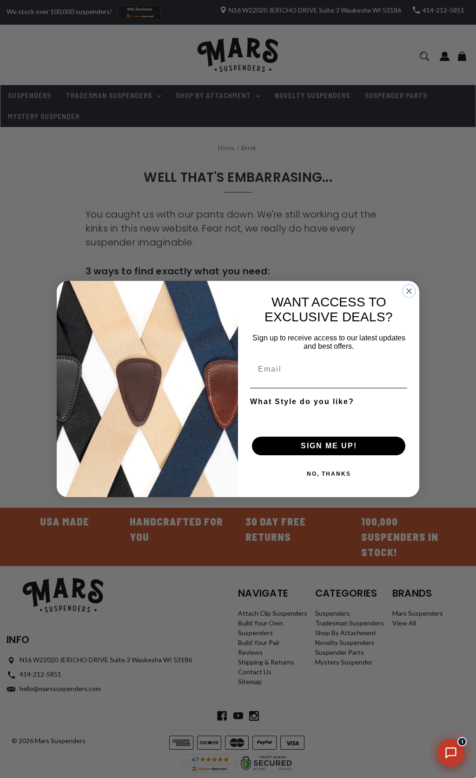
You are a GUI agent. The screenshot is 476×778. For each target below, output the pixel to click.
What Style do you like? (302, 402)
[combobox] (326, 418)
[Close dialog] (409, 291)
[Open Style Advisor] (451, 753)
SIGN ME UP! (329, 446)
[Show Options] (398, 418)
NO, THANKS (329, 474)
